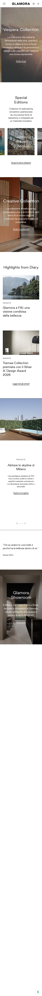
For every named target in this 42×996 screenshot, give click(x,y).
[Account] (38, 4)
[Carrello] (34, 3)
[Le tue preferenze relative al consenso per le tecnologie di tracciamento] (38, 992)
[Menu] (4, 3)
